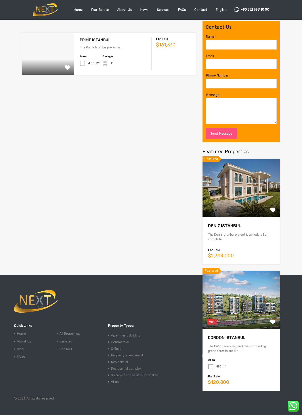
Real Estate (100, 10)
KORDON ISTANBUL (227, 337)
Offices (116, 349)
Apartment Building (126, 335)
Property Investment (127, 355)
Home (78, 10)
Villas (115, 382)
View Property (48, 66)
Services (163, 10)
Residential (119, 362)
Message (212, 95)
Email (210, 56)
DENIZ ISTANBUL (224, 225)
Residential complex (126, 369)
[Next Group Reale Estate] (45, 14)
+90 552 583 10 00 (255, 9)
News (144, 10)
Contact (200, 10)
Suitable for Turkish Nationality (134, 375)
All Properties (69, 333)
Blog (20, 349)
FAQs (182, 10)
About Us (124, 10)
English (221, 10)
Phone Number (217, 75)
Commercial (120, 342)
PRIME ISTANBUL (95, 40)
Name (210, 36)
